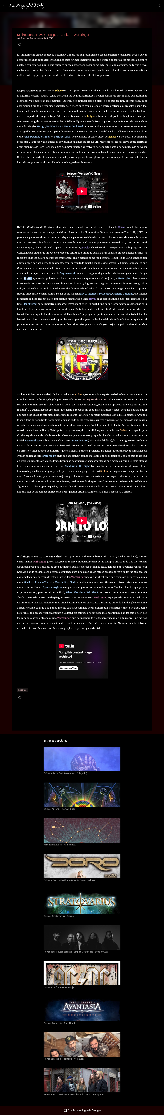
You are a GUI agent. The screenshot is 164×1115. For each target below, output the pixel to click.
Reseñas (22, 690)
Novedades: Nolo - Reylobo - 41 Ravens (64, 1059)
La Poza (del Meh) (26, 6)
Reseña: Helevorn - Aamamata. (60, 844)
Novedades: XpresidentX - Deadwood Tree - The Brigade (73, 1094)
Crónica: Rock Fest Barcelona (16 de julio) (65, 773)
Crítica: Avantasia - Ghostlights (60, 1023)
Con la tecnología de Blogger (84, 1110)
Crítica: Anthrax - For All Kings (59, 809)
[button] (19, 45)
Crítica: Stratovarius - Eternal (59, 916)
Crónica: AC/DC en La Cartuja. (59, 987)
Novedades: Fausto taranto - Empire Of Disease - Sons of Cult (76, 951)
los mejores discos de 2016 (96, 399)
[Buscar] (49, 6)
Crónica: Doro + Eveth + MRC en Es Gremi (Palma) (69, 880)
